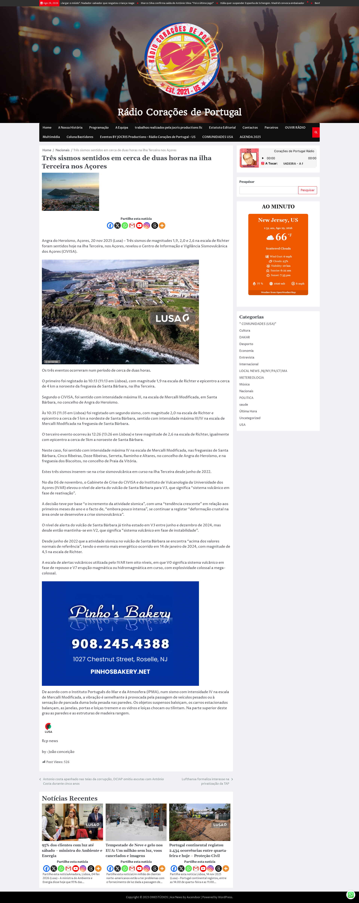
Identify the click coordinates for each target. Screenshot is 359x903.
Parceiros (271, 128)
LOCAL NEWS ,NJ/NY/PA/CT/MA (263, 371)
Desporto (246, 344)
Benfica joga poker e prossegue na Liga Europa (311, 3)
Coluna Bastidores (80, 137)
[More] (162, 225)
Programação (99, 128)
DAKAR (244, 337)
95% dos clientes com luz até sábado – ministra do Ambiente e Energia (72, 850)
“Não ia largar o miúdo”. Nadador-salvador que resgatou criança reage (64, 3)
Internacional (248, 364)
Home (47, 128)
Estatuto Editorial (222, 128)
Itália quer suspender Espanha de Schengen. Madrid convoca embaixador (232, 3)
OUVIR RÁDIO (295, 128)
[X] (117, 225)
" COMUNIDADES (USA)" (257, 324)
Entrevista (246, 358)
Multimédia (51, 137)
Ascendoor (193, 897)
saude (243, 405)
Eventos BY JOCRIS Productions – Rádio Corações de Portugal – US (148, 137)
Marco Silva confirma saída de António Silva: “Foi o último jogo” (147, 3)
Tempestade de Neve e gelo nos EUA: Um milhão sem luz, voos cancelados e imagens (134, 850)
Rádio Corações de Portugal (180, 112)
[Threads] (154, 225)
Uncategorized (249, 418)
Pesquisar (246, 182)
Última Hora (248, 411)
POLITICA (246, 398)
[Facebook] (110, 225)
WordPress (225, 897)
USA (242, 425)
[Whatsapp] (125, 225)
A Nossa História (70, 128)
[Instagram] (146, 225)
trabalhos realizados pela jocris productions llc (168, 128)
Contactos (250, 128)
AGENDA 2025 (250, 137)
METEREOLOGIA (251, 378)
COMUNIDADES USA (217, 137)
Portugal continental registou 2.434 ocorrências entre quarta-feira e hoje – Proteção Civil (198, 850)
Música (244, 384)
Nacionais (246, 391)
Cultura (244, 331)
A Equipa (121, 128)
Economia (246, 351)
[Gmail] (132, 225)
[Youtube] (139, 225)
